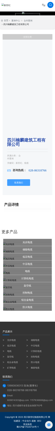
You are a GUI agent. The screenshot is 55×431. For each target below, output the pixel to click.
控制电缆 (27, 292)
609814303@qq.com (18, 400)
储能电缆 (27, 249)
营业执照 (27, 424)
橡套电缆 (35, 367)
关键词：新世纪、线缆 (18, 163)
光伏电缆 (27, 242)
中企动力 (26, 420)
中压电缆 (27, 264)
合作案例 (28, 20)
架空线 (27, 285)
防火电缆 (27, 307)
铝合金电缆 (27, 300)
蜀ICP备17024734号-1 (27, 426)
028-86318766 (37, 170)
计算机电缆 (27, 278)
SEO (39, 420)
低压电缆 (27, 256)
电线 (27, 271)
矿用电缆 (11, 367)
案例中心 (15, 20)
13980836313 (15, 385)
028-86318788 (15, 390)
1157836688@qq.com (41, 400)
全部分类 (27, 37)
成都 (33, 420)
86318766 (31, 390)
